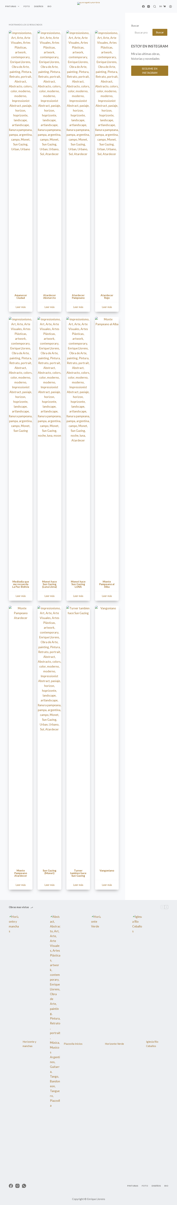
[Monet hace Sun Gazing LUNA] (78, 446)
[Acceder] (170, 6)
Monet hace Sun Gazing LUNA (78, 584)
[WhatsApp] (24, 1186)
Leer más (21, 306)
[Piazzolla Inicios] (55, 1043)
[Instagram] (148, 6)
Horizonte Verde (114, 1043)
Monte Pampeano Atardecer (20, 873)
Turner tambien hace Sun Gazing (78, 873)
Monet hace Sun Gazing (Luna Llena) (49, 584)
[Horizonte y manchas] (14, 1043)
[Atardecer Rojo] (107, 160)
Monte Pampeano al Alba (106, 584)
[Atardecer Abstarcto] (49, 160)
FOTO (27, 6)
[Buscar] (154, 6)
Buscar (135, 25)
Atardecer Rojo (107, 296)
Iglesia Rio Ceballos (152, 1043)
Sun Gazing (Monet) (49, 872)
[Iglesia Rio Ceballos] (137, 1043)
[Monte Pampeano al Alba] (107, 446)
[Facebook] (143, 6)
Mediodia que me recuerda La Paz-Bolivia (20, 584)
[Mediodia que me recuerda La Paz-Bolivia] (20, 446)
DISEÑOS (38, 6)
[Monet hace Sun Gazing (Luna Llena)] (49, 446)
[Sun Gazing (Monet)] (49, 735)
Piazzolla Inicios (73, 1043)
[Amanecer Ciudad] (20, 160)
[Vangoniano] (107, 735)
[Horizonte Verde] (96, 1043)
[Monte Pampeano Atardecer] (20, 735)
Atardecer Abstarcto (49, 296)
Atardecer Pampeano (78, 296)
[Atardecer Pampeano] (78, 160)
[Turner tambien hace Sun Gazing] (78, 735)
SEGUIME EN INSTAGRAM (149, 70)
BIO (49, 6)
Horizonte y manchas (29, 1043)
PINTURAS (10, 6)
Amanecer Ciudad (21, 296)
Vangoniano (107, 870)
